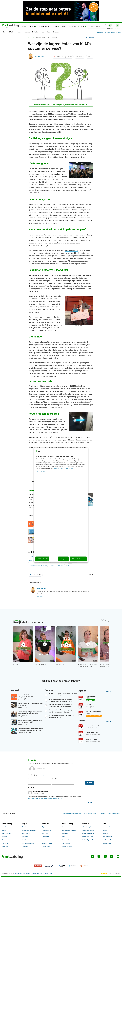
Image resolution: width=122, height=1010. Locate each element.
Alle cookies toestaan (78, 559)
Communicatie (106, 827)
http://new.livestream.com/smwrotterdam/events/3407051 (45, 798)
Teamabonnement (67, 846)
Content (104, 830)
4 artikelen (40, 596)
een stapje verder (71, 250)
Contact (4, 830)
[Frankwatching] (10, 25)
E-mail (54, 779)
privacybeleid (44, 775)
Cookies (42, 873)
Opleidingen (45, 836)
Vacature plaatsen (107, 840)
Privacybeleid (48, 873)
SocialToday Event (87, 836)
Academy (32, 26)
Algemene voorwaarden (32, 873)
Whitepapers (73, 26)
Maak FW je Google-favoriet (64, 57)
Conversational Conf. (88, 833)
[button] (107, 620)
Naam (30, 779)
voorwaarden (57, 775)
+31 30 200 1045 (91, 813)
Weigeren (63, 559)
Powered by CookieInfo (41, 471)
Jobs (63, 26)
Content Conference (88, 830)
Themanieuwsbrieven (103, 32)
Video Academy (44, 26)
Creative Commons (20, 873)
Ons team (4, 840)
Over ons (4, 836)
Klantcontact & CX (27, 833)
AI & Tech (10, 32)
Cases (31, 556)
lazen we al (70, 149)
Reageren (88, 802)
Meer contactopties (114, 813)
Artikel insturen (116, 32)
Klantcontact (32, 561)
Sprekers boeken (47, 843)
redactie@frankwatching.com (72, 813)
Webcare (60, 565)
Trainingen (45, 833)
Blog (23, 26)
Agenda (44, 827)
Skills (63, 836)
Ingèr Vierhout (39, 56)
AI (62, 827)
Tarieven (102, 813)
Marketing (35, 32)
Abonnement (66, 843)
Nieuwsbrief (110, 28)
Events (55, 26)
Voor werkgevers (107, 836)
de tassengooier (35, 179)
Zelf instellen (41, 559)
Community (56, 32)
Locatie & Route (46, 846)
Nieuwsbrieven (6, 833)
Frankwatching (7, 824)
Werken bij (5, 843)
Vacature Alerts (106, 843)
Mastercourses (46, 830)
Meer (83, 26)
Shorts (48, 32)
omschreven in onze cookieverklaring (64, 468)
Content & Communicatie (23, 32)
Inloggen (117, 28)
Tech (52, 565)
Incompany (45, 840)
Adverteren (5, 827)
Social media (66, 840)
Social (42, 32)
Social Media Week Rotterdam (38, 565)
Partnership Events (87, 840)
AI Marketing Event (87, 827)
